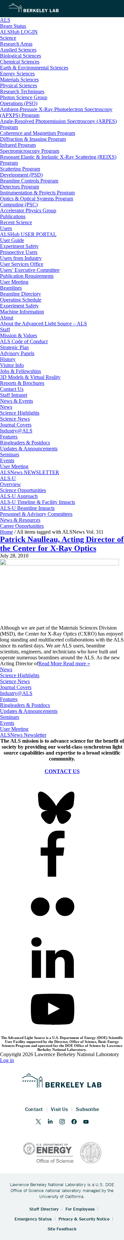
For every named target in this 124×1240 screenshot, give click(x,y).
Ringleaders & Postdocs (25, 705)
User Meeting (14, 729)
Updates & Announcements (29, 711)
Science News (15, 681)
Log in (7, 1060)
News (6, 669)
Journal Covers (15, 687)
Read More (50, 663)
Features (9, 699)
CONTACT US (62, 771)
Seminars (9, 717)
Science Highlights (19, 675)
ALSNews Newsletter (23, 735)
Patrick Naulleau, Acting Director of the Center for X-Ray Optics (62, 544)
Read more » (76, 663)
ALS (5, 20)
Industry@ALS (16, 693)
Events (7, 723)
